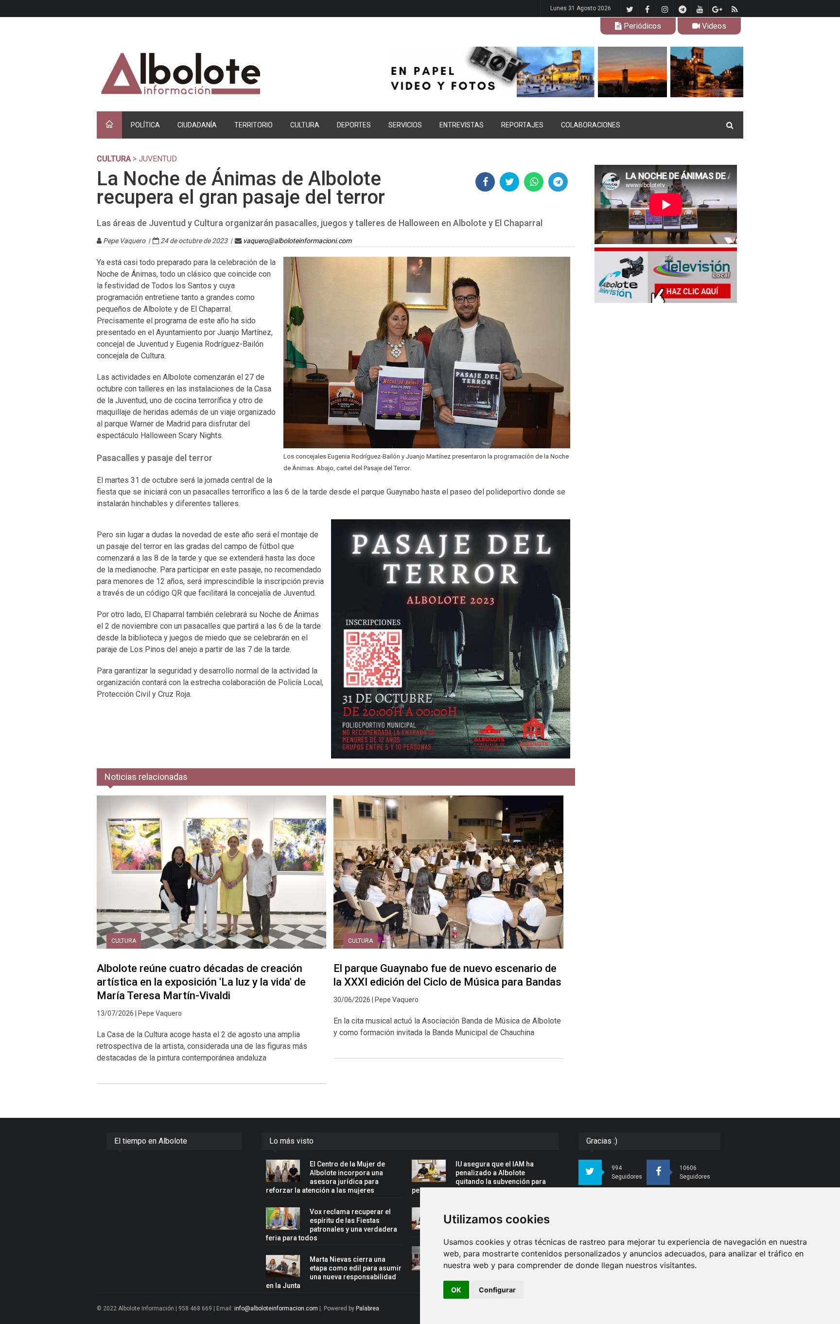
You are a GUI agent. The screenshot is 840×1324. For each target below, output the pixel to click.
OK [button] (456, 1290)
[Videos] (666, 275)
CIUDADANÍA (197, 125)
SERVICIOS (405, 125)
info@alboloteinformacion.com (276, 1308)
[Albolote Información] (230, 74)
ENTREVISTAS (461, 125)
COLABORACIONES (590, 125)
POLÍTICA (145, 125)
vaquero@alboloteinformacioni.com (297, 241)
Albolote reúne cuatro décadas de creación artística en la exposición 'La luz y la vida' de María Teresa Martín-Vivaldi (201, 982)
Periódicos (641, 26)
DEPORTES (354, 125)
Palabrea (367, 1308)
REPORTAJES (522, 125)
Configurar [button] (497, 1290)
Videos (713, 26)
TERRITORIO (253, 125)
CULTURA (304, 125)
